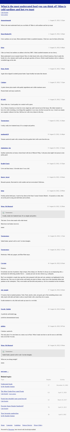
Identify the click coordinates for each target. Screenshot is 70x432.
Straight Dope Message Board (9, 2)
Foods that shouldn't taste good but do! (14, 399)
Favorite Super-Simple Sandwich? (12, 406)
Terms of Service (27, 425)
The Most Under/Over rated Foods (12, 391)
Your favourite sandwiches (10, 413)
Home (3, 425)
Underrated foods (6, 384)
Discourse (11, 429)
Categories (9, 425)
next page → (5, 371)
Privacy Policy (38, 425)
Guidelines (17, 425)
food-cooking (4, 14)
